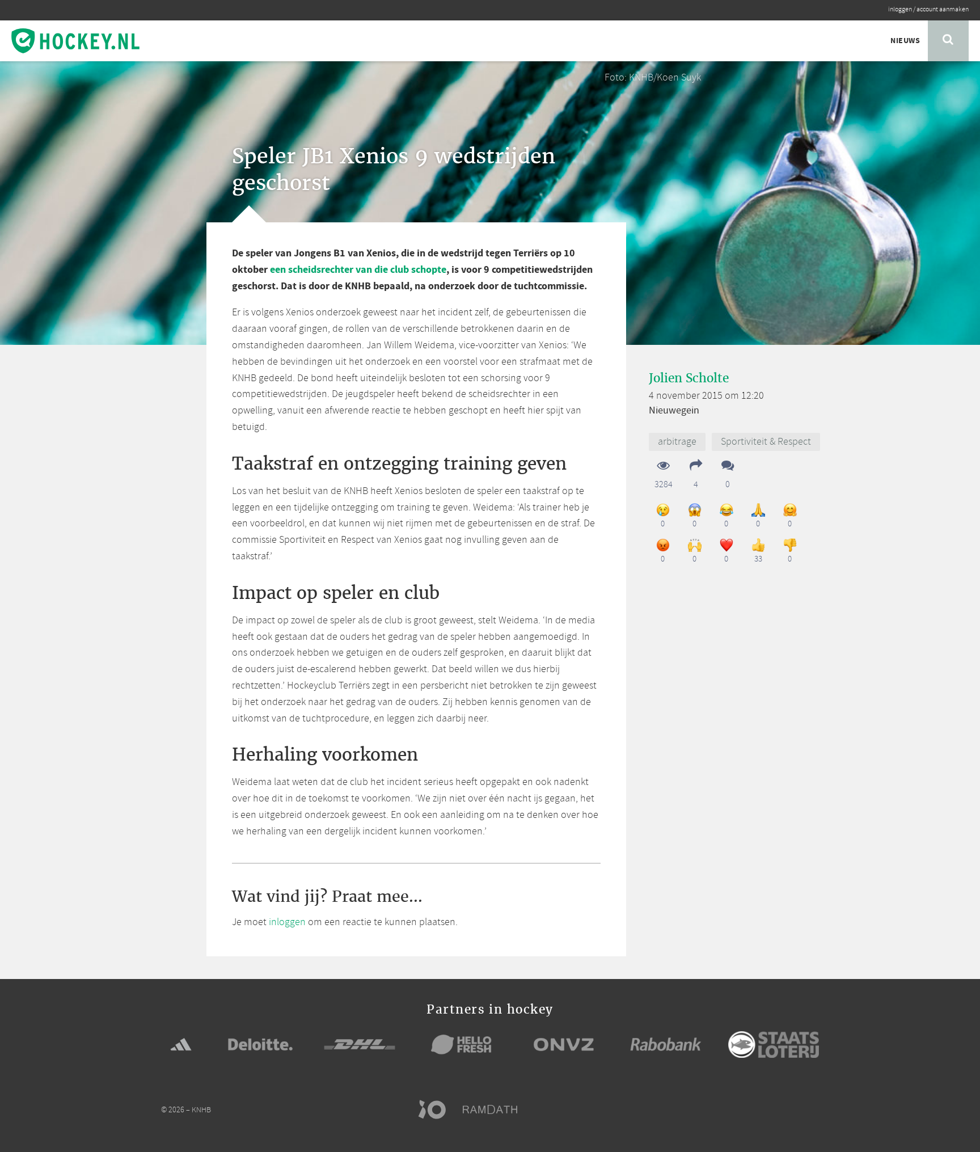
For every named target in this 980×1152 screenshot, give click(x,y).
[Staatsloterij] (773, 1044)
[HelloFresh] (461, 1044)
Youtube (812, 1109)
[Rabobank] (666, 1044)
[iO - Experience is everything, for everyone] (437, 1109)
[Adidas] (181, 1044)
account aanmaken (942, 9)
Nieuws (905, 41)
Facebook (747, 1109)
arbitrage (677, 442)
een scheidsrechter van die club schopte (358, 270)
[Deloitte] (260, 1044)
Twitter (769, 1109)
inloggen (900, 9)
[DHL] (359, 1044)
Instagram (790, 1109)
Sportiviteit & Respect (766, 442)
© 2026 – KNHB (186, 1110)
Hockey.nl (75, 40)
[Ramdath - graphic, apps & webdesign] (496, 1109)
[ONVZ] (563, 1044)
